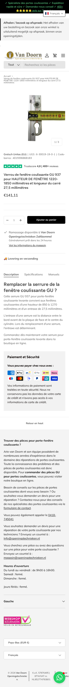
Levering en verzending (21, 258)
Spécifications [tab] (33, 274)
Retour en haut (34, 423)
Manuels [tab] (53, 274)
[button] (54, 13)
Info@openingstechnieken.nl (22, 538)
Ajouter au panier (46, 219)
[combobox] (34, 65)
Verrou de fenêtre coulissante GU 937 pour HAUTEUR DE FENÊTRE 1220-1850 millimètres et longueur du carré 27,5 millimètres (32, 81)
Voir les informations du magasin (27, 245)
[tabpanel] (34, 313)
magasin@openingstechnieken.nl (25, 557)
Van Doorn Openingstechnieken (17, 676)
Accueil (7, 76)
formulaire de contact (17, 508)
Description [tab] (11, 274)
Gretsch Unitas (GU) (15, 154)
